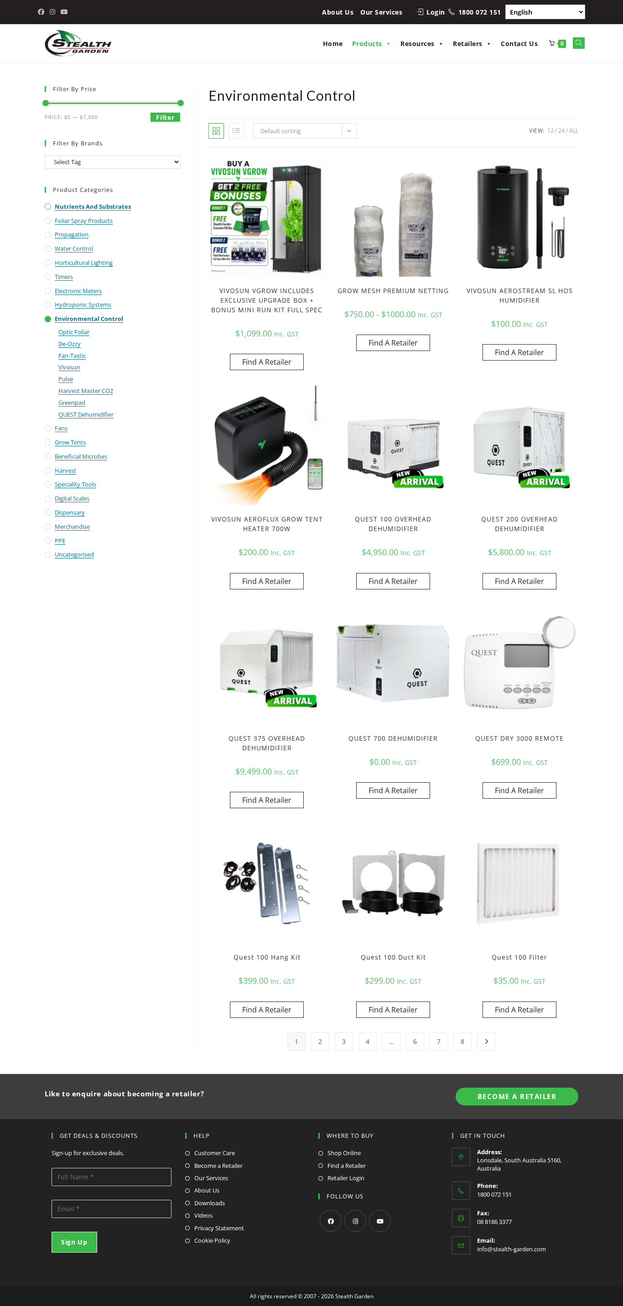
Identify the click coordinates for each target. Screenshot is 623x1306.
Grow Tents (70, 442)
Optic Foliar (73, 332)
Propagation (71, 234)
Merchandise (72, 526)
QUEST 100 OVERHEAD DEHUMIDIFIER (393, 524)
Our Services (381, 12)
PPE (60, 541)
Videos (203, 1215)
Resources (417, 43)
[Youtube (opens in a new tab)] (64, 11)
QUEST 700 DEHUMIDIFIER (393, 738)
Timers (64, 277)
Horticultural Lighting (84, 262)
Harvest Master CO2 (85, 391)
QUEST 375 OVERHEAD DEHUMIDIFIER (266, 743)
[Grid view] (216, 131)
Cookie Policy (212, 1240)
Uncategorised (74, 554)
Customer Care (214, 1153)
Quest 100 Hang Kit (267, 957)
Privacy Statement (219, 1228)
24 (561, 130)
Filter (165, 117)
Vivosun (69, 367)
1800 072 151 (479, 12)
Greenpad (71, 402)
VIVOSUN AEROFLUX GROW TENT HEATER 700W (267, 524)
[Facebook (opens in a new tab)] (42, 11)
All (573, 130)
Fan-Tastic (72, 355)
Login (435, 12)
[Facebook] (331, 1221)
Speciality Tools (75, 484)
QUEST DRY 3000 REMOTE (519, 738)
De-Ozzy (69, 344)
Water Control (74, 248)
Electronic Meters (78, 291)
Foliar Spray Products (84, 221)
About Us (337, 12)
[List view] (236, 131)
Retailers (468, 43)
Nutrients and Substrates (93, 206)
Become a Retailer (218, 1165)
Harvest (65, 470)
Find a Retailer (346, 1165)
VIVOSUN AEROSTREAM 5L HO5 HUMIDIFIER (520, 295)
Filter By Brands (78, 143)
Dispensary (70, 512)
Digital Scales (72, 498)
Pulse (65, 379)
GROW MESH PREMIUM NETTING (393, 290)
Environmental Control (89, 319)
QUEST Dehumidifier (86, 414)
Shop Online (344, 1153)
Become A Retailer (517, 1096)
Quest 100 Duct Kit (393, 957)
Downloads (209, 1203)
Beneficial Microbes (81, 456)
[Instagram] (355, 1221)
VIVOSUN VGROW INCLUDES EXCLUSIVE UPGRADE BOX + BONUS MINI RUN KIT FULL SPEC (266, 300)
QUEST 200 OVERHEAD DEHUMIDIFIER (519, 524)
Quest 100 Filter (519, 957)
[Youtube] (380, 1221)
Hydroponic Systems (83, 304)
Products (367, 43)
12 (550, 130)
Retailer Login (345, 1178)
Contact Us (519, 43)
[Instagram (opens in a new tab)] (52, 11)
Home (333, 43)
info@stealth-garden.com (511, 1249)
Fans (61, 428)
